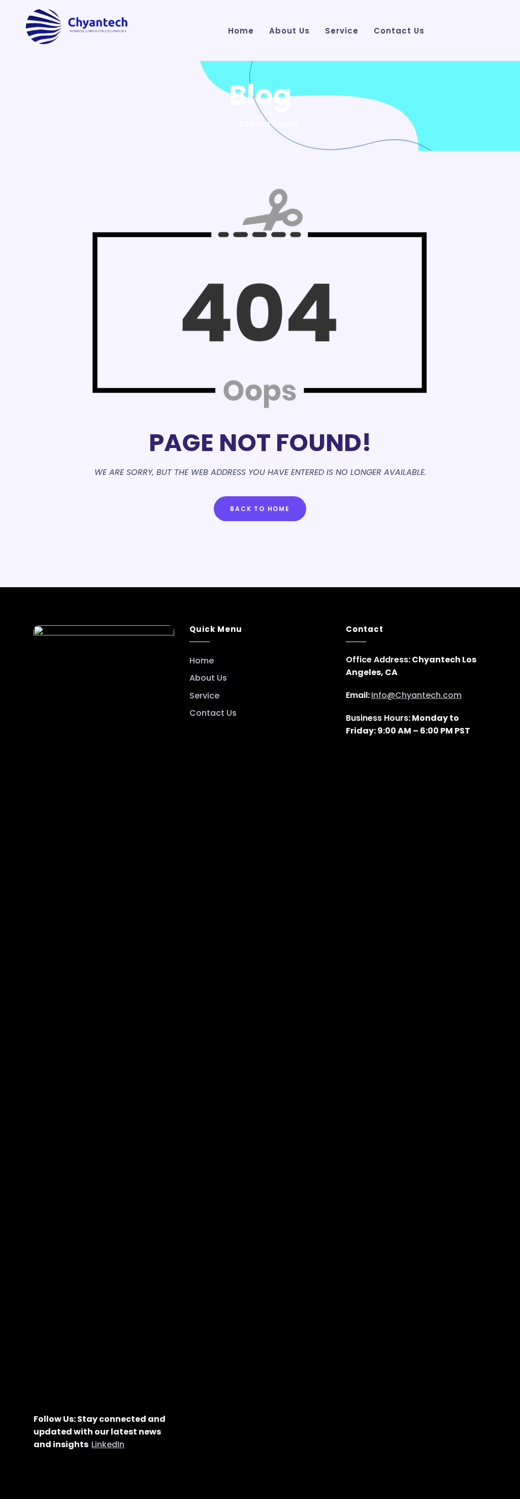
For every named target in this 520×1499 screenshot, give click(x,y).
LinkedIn (107, 1444)
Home (201, 660)
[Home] (225, 124)
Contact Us (213, 713)
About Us (208, 678)
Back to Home (260, 508)
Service (204, 695)
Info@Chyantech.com (416, 695)
